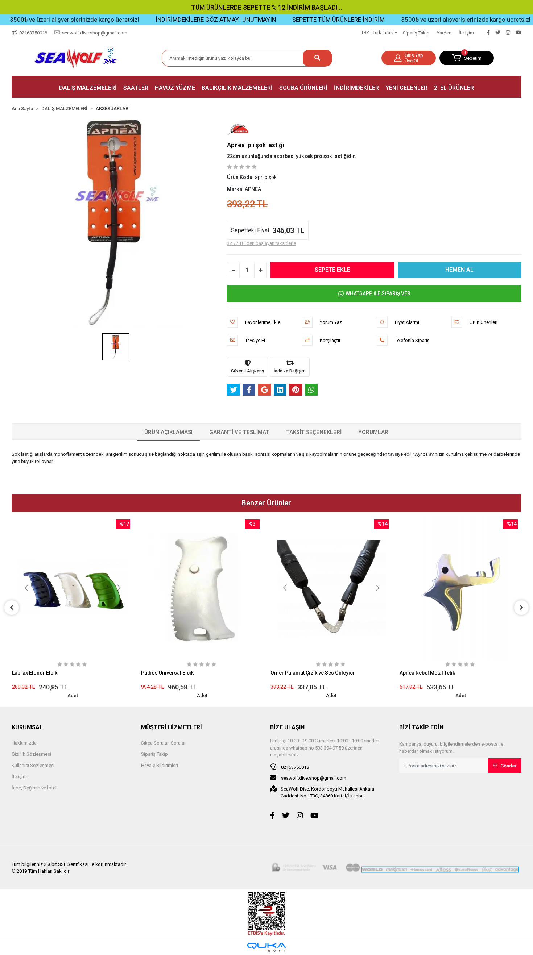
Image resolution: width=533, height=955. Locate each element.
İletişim (466, 33)
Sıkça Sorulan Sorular (163, 743)
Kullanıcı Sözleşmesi (33, 765)
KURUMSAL (27, 727)
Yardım (444, 33)
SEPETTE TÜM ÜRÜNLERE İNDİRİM (303, 19)
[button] (466, 58)
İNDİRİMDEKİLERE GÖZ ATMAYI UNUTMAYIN (180, 19)
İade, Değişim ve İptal (34, 788)
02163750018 (294, 767)
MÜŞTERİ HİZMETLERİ (171, 727)
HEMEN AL (459, 269)
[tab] (168, 433)
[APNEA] (238, 130)
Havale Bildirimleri (159, 765)
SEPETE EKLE (332, 269)
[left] (11, 608)
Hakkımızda (24, 743)
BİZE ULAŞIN (287, 727)
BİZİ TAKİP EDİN (421, 727)
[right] (521, 608)
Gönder (508, 765)
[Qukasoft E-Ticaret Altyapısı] (266, 947)
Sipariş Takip (416, 33)
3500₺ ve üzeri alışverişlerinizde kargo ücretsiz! (430, 19)
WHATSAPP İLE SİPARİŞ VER (378, 293)
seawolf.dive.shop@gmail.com (313, 778)
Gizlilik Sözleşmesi (31, 754)
